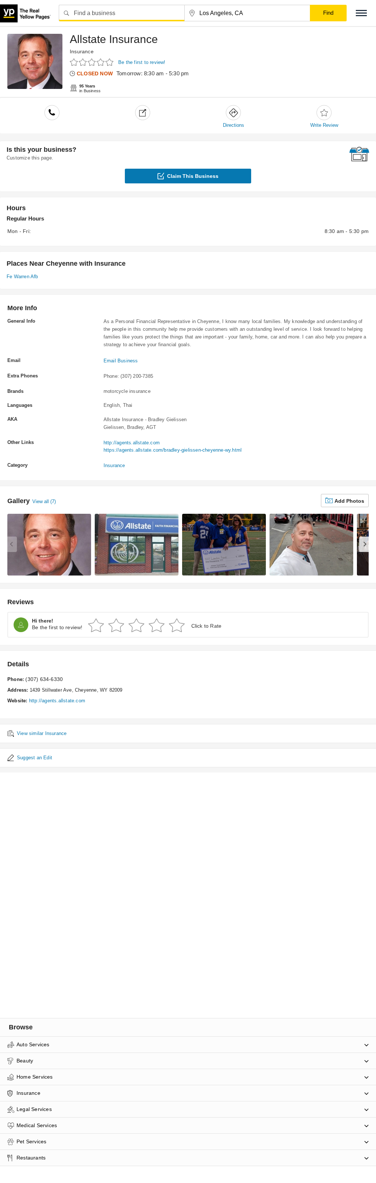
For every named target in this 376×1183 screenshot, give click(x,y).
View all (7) (44, 501)
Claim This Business (192, 176)
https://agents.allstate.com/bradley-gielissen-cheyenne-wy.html (173, 450)
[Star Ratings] (93, 62)
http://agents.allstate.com (132, 442)
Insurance (82, 51)
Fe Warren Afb (22, 276)
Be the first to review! (142, 62)
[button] (361, 13)
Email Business (121, 360)
